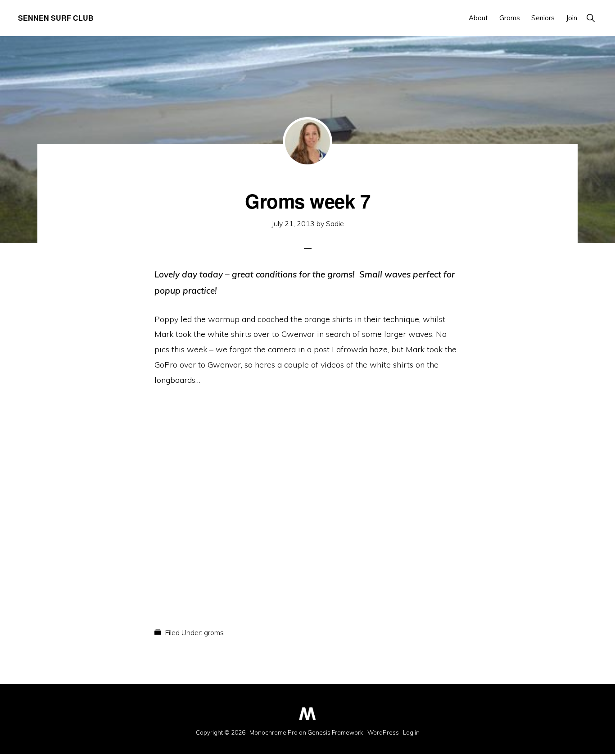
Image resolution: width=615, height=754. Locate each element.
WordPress (383, 732)
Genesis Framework (335, 732)
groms (214, 632)
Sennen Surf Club (56, 18)
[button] (590, 17)
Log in (411, 732)
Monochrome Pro (273, 732)
